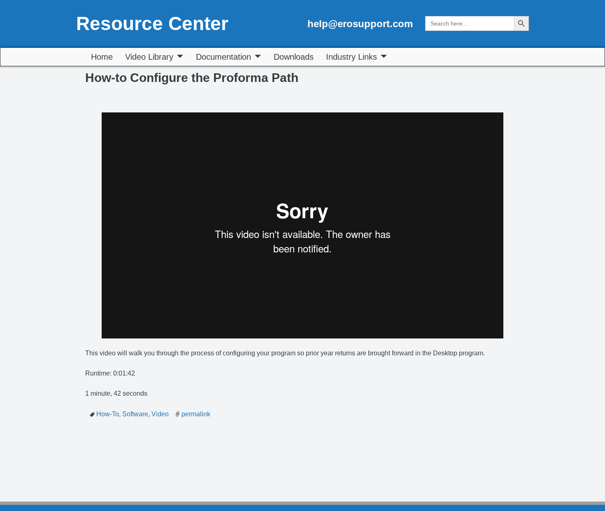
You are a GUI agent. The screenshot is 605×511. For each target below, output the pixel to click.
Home (102, 56)
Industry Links (351, 56)
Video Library (149, 56)
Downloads (294, 56)
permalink (196, 414)
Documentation (223, 56)
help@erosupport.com (360, 23)
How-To (107, 414)
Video (160, 414)
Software (135, 414)
